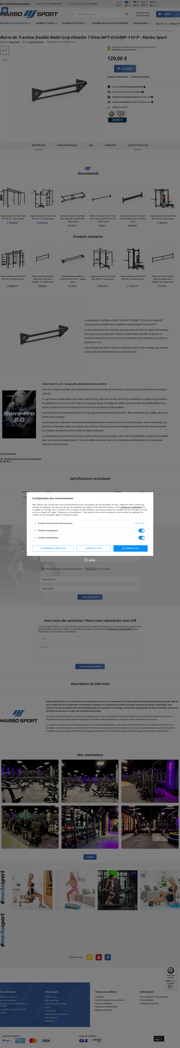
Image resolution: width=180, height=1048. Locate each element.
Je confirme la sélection (53, 548)
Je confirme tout (131, 548)
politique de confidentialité (131, 507)
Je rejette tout (94, 548)
